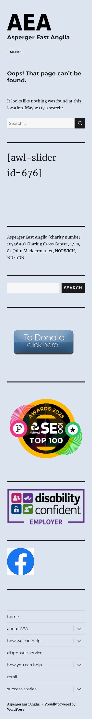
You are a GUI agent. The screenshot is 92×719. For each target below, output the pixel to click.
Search (73, 287)
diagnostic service (24, 652)
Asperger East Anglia (38, 37)
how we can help (23, 640)
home (13, 616)
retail (12, 677)
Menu (15, 52)
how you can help (24, 665)
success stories (22, 689)
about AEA (17, 628)
